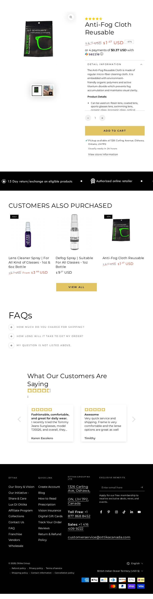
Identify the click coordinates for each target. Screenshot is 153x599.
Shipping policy (20, 573)
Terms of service (54, 568)
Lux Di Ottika (18, 504)
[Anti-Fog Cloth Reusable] (124, 234)
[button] (115, 52)
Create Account (49, 486)
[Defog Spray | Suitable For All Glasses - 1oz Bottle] (77, 234)
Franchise (15, 534)
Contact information (41, 573)
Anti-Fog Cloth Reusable (123, 258)
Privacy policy (36, 568)
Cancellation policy (64, 573)
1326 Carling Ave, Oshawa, (79, 489)
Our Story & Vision (21, 486)
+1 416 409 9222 (78, 526)
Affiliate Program (21, 510)
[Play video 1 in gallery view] (48, 91)
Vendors (14, 539)
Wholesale (16, 545)
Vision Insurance (49, 510)
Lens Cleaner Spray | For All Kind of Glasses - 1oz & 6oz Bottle (29, 262)
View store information (103, 154)
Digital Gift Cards (50, 516)
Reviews (44, 528)
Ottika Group (23, 563)
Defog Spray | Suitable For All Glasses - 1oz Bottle (74, 262)
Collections (16, 516)
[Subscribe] (143, 487)
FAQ (12, 528)
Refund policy (19, 568)
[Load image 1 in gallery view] (37, 91)
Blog (41, 492)
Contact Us (16, 522)
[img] (78, 390)
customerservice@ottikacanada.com (99, 537)
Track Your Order (50, 522)
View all (76, 287)
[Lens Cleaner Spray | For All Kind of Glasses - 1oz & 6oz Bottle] (30, 234)
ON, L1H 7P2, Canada (78, 501)
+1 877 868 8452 (79, 514)
